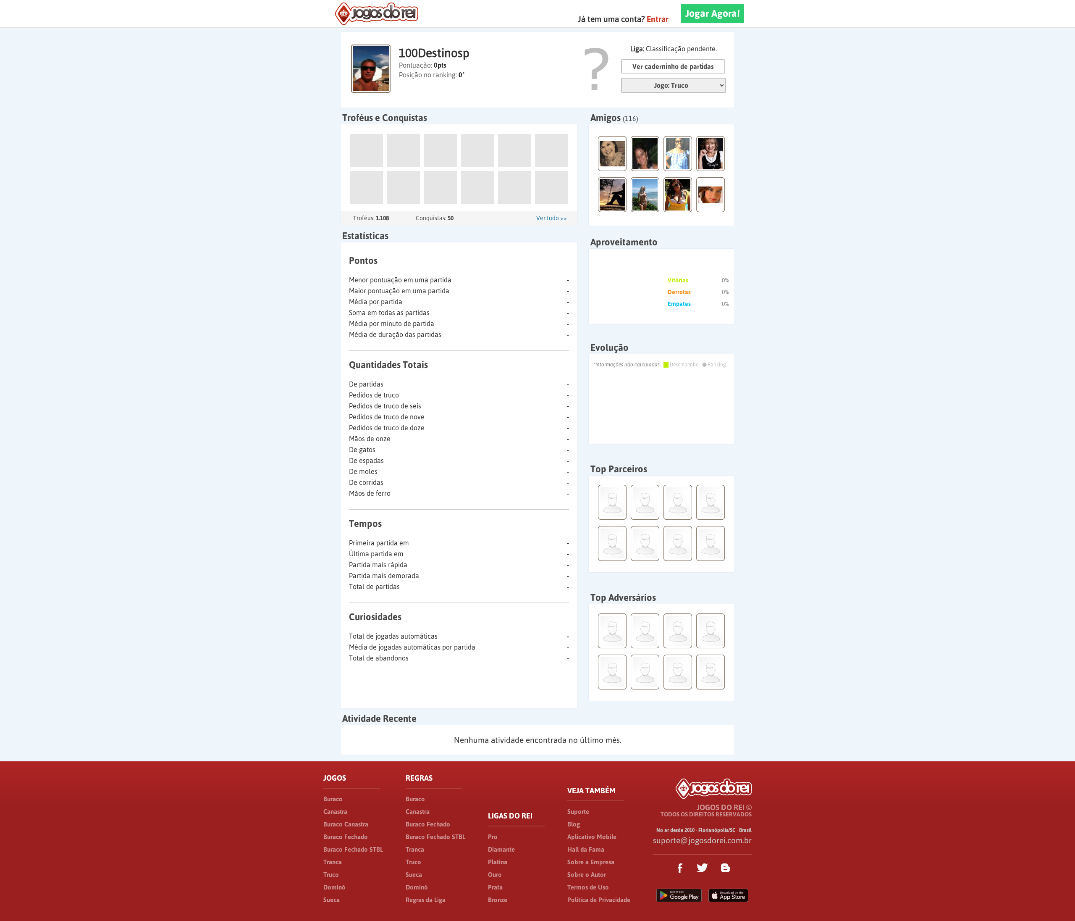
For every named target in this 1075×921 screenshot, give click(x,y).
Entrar (658, 19)
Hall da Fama (585, 849)
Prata (495, 887)
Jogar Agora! (712, 13)
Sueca (331, 899)
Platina (497, 862)
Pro (493, 836)
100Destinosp (434, 53)
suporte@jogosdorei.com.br (702, 840)
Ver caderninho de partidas (673, 66)
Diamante (501, 849)
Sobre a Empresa (590, 862)
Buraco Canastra (345, 824)
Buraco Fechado (345, 836)
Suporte (578, 811)
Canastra (335, 811)
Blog (573, 824)
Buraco (333, 799)
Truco (331, 874)
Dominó (334, 887)
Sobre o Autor (586, 874)
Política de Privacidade (598, 899)
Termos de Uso (588, 887)
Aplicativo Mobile (591, 836)
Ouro (495, 874)
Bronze (497, 899)
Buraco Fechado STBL (353, 849)
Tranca (332, 862)
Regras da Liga (426, 899)
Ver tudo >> (551, 218)
